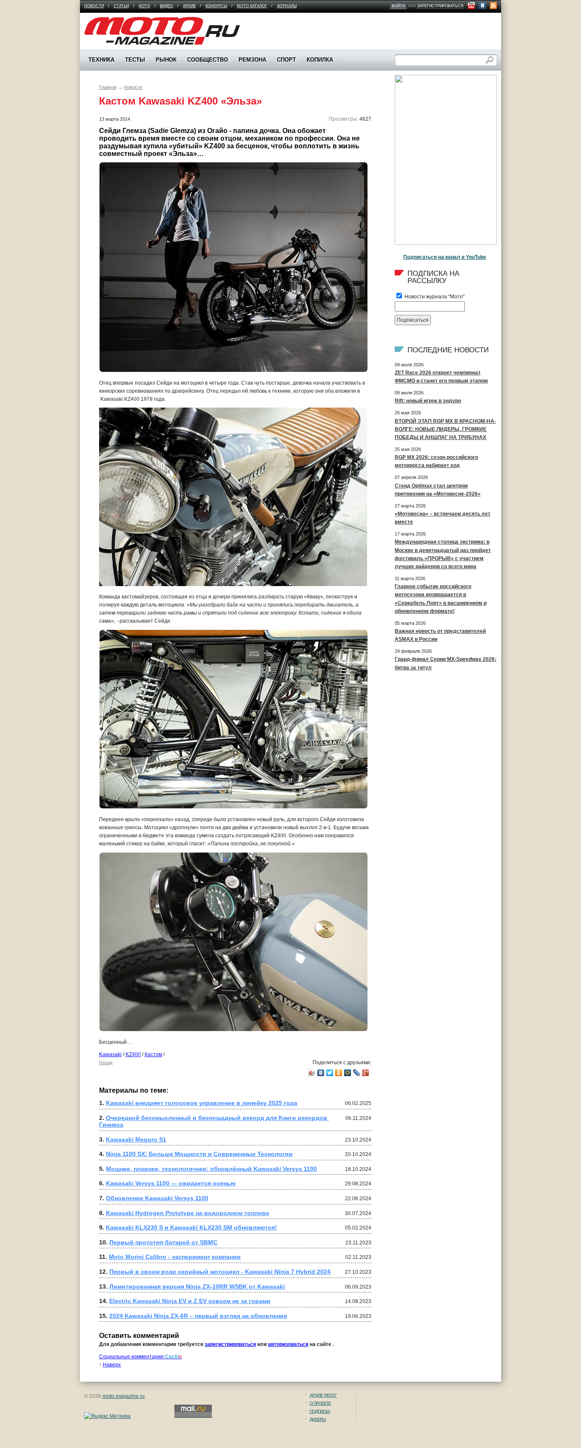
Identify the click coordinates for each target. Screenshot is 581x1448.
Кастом (153, 1054)
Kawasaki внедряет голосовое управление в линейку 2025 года (201, 1102)
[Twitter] (329, 1072)
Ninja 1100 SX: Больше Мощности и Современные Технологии (199, 1153)
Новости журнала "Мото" (433, 297)
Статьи (121, 6)
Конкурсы (216, 6)
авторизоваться (288, 1344)
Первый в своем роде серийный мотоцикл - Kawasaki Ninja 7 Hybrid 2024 (219, 1271)
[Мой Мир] (347, 1072)
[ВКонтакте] (320, 1072)
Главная (108, 87)
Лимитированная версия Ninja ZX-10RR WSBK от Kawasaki (197, 1286)
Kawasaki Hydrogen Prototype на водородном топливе (187, 1213)
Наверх (112, 1365)
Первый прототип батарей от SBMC (163, 1242)
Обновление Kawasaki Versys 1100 (157, 1198)
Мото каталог (252, 6)
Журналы (287, 6)
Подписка (320, 1411)
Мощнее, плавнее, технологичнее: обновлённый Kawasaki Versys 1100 (211, 1168)
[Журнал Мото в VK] (482, 5)
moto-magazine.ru (124, 1396)
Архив (189, 6)
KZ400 (133, 1054)
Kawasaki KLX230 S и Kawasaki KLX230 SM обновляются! (191, 1227)
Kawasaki (110, 1054)
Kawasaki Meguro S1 (136, 1139)
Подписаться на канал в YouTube (444, 257)
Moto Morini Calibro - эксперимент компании (175, 1256)
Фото (144, 6)
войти (398, 6)
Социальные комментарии (140, 1357)
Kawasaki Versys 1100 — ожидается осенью (171, 1183)
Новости (94, 6)
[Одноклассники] (338, 1072)
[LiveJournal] (356, 1072)
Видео (166, 6)
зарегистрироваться (440, 6)
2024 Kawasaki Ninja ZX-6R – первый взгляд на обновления (198, 1315)
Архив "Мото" (323, 1395)
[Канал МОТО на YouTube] (471, 5)
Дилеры (318, 1419)
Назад (105, 1062)
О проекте (320, 1403)
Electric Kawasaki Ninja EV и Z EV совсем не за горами (190, 1301)
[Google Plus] (365, 1072)
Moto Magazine (102, 21)
